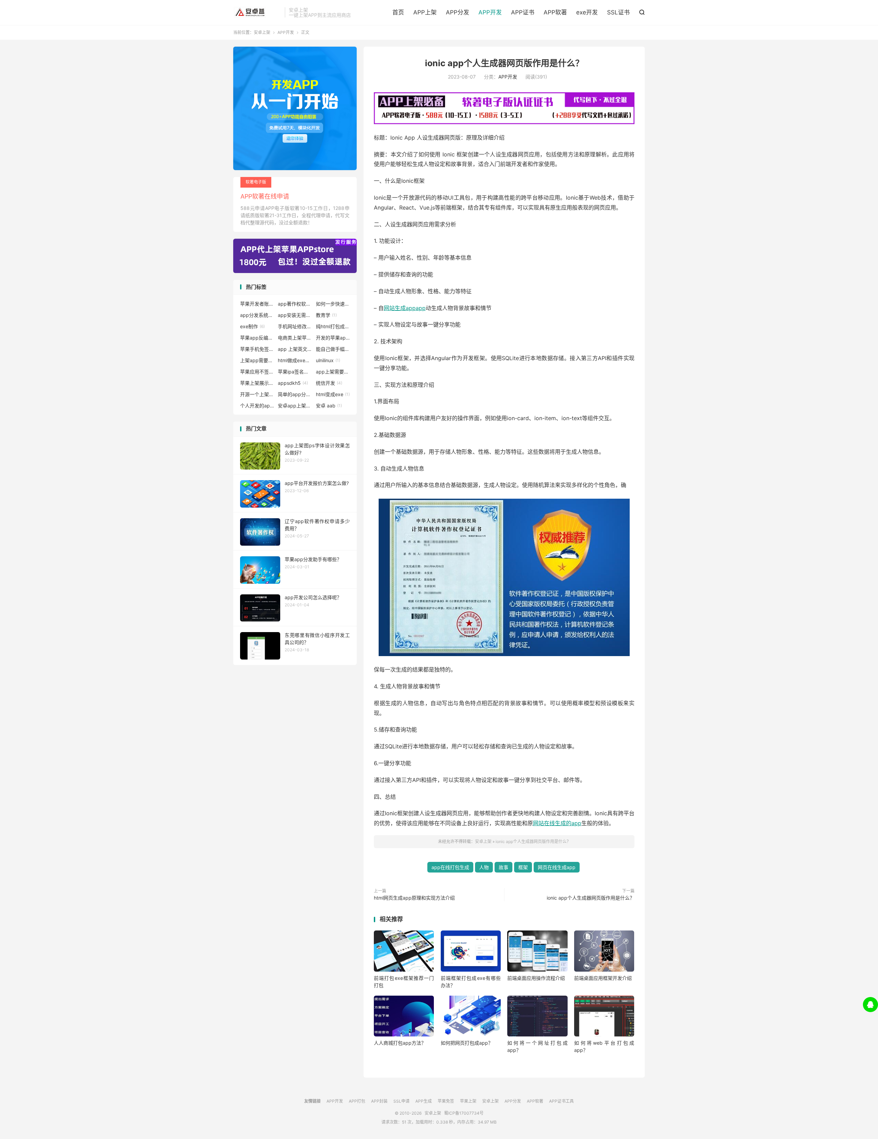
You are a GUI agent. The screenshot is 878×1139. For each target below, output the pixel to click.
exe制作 (252, 326)
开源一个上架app (257, 394)
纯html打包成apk (333, 326)
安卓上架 (257, 12)
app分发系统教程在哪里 (257, 315)
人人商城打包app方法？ (400, 1043)
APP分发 (457, 12)
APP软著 (555, 12)
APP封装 (379, 1101)
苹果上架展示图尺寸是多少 (257, 383)
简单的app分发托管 (295, 394)
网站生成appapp (405, 308)
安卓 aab (329, 405)
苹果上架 (468, 1101)
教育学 (326, 315)
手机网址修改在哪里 (295, 326)
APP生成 (423, 1101)
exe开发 (587, 12)
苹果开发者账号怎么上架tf (257, 304)
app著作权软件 (295, 304)
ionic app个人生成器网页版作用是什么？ (504, 63)
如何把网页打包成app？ (467, 1043)
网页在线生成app (557, 867)
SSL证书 (618, 12)
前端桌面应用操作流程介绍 (536, 978)
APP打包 (357, 1101)
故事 (503, 867)
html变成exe (333, 394)
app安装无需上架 (295, 315)
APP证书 (522, 12)
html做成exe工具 (295, 360)
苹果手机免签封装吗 (257, 349)
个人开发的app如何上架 (257, 405)
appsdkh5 (293, 383)
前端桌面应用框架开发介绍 (603, 978)
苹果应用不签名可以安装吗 (257, 372)
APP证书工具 (561, 1101)
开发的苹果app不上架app (333, 338)
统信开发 (329, 383)
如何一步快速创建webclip (333, 304)
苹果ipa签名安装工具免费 (295, 372)
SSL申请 (401, 1101)
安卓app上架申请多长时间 (295, 405)
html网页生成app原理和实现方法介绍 (414, 898)
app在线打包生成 (450, 867)
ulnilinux (328, 360)
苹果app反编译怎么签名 (257, 338)
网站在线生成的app (557, 823)
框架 (523, 867)
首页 (398, 12)
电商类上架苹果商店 (295, 338)
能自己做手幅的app (333, 349)
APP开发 (490, 12)
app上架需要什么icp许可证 (333, 372)
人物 (484, 867)
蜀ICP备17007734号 (464, 1113)
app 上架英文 (295, 349)
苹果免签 (446, 1101)
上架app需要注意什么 (257, 360)
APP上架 (425, 12)
